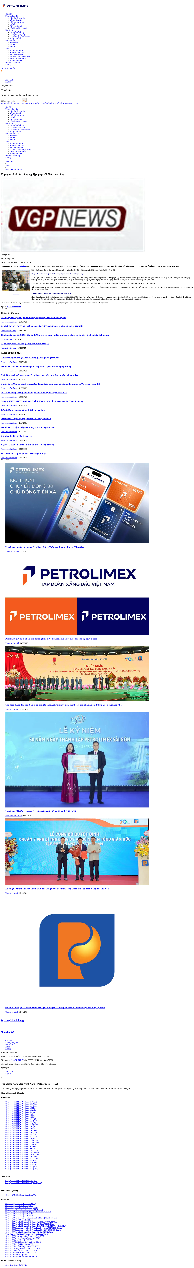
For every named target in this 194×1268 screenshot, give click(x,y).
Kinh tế (12, 46)
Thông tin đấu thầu (16, 60)
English (8, 82)
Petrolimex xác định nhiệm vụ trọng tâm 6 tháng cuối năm (28, 427)
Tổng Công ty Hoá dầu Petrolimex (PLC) (20, 1204)
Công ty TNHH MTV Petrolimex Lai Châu (20, 1126)
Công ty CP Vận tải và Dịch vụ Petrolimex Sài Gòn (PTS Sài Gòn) (29, 1224)
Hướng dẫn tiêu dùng (46, 103)
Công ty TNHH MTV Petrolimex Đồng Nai (21, 1166)
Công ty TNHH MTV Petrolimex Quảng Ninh (22, 1142)
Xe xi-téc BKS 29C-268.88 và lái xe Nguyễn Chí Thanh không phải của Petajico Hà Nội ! (42, 326)
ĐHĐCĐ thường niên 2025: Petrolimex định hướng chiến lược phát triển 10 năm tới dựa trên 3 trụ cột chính (55, 1007)
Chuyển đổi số (59, 103)
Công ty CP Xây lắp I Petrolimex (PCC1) (20, 1244)
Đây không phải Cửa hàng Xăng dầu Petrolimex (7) (25, 343)
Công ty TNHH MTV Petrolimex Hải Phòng (21, 1122)
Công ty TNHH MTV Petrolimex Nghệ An (20, 1134)
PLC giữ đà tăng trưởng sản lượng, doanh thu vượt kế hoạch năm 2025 (34, 392)
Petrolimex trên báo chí (18, 58)
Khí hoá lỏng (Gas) (17, 22)
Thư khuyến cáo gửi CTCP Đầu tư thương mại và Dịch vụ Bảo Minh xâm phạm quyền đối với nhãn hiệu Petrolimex (55, 335)
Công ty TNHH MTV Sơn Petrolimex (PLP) (21, 1252)
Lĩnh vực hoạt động (12, 16)
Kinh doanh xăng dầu (17, 18)
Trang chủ (9, 161)
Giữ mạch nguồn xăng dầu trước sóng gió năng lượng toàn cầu (30, 358)
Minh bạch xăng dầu (17, 52)
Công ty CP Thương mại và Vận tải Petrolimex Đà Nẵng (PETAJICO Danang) (34, 1228)
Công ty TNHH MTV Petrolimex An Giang (21, 1102)
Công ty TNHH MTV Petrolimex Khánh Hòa (21, 1124)
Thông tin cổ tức (16, 38)
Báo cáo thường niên (17, 34)
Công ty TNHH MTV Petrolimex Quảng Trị (21, 1144)
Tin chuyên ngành (16, 54)
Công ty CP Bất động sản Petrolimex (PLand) (21, 1250)
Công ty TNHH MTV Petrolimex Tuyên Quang (22, 1154)
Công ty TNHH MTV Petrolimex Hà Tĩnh (20, 1118)
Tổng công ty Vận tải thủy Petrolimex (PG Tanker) (24, 1210)
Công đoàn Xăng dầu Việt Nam (16, 1265)
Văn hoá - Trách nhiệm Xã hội (21, 56)
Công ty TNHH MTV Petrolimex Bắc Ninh (21, 1104)
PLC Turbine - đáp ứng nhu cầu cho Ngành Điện (23, 453)
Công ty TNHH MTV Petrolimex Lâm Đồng (21, 1130)
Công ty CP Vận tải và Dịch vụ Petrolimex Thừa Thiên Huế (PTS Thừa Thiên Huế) (35, 1226)
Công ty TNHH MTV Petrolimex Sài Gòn (20, 1146)
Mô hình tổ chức (7, 103)
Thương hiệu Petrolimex (73, 103)
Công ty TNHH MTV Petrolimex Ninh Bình (21, 1136)
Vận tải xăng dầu (16, 20)
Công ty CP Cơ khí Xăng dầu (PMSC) (19, 1240)
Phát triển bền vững (12, 40)
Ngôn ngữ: (5, 1068)
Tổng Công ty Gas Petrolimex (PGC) (19, 1206)
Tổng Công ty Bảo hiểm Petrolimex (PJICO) (21, 1208)
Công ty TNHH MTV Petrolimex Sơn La (20, 1148)
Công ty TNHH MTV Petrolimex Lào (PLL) (21, 1181)
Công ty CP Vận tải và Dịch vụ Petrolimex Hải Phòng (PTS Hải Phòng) (31, 1218)
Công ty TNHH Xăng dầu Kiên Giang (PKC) (21, 1256)
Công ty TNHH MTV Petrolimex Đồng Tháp (21, 1169)
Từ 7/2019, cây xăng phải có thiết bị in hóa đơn (23, 410)
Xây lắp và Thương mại (18, 28)
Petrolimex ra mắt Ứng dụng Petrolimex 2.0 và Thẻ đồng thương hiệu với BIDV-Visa (44, 547)
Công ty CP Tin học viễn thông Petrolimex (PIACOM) (24, 1236)
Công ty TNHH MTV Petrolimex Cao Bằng (21, 1106)
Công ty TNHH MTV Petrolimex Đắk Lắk (20, 1160)
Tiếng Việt (9, 80)
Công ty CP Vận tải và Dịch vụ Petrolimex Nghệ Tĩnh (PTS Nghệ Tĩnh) (31, 1222)
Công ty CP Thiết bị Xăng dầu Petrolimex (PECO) (23, 1242)
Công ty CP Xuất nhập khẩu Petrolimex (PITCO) (22, 1248)
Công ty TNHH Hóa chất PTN (16, 1254)
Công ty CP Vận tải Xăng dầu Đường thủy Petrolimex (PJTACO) (28, 1212)
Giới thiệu (8, 14)
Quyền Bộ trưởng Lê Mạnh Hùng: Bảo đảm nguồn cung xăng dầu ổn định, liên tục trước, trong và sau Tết (50, 384)
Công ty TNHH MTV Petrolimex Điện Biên (21, 1162)
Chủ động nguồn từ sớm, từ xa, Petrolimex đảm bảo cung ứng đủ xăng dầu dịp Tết (39, 375)
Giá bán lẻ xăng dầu (8, 68)
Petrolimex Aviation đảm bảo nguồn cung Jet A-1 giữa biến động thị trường (36, 366)
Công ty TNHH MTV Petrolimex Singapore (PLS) (23, 1183)
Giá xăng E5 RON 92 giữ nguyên (16, 436)
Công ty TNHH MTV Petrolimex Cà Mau (20, 1108)
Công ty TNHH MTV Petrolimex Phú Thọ (20, 1138)
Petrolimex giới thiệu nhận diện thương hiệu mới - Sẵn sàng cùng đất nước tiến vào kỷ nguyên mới (51, 639)
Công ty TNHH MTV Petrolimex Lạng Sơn (21, 1132)
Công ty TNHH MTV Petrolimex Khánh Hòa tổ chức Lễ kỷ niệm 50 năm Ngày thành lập (42, 401)
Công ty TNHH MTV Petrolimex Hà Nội (20, 1116)
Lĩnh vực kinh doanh (20, 103)
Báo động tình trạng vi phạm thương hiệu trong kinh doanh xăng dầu (33, 317)
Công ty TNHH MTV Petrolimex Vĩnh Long (21, 1158)
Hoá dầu (13, 24)
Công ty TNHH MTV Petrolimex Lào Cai (20, 1128)
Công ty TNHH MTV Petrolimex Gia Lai (20, 1112)
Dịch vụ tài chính (16, 26)
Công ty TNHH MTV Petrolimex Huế (19, 1114)
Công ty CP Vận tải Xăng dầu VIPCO (19, 1214)
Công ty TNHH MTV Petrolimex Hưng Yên (21, 1120)
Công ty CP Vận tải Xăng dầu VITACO (19, 1216)
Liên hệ (8, 64)
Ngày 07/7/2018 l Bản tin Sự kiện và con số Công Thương (27, 445)
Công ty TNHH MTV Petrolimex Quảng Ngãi (22, 1140)
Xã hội (12, 44)
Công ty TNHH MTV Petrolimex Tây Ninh (21, 1156)
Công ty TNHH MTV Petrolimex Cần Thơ (20, 1110)
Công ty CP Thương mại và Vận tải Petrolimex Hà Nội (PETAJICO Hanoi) (33, 1230)
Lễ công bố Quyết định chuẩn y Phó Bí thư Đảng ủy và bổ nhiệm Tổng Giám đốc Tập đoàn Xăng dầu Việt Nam (57, 889)
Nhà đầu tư (9, 30)
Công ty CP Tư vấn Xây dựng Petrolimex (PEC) (22, 1238)
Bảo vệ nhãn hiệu (7, 339)
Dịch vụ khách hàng (12, 62)
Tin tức (7, 48)
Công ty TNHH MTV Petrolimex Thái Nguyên (22, 1152)
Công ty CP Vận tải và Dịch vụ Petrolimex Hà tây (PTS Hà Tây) (29, 1232)
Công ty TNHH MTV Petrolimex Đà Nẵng (20, 1164)
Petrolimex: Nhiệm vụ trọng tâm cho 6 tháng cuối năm (26, 418)
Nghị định (22, 266)
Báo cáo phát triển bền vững (20, 36)
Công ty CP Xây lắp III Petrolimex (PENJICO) (22, 1246)
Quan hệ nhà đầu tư (17, 32)
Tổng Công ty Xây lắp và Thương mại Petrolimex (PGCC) (26, 1234)
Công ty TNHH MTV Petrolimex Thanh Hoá (21, 1150)
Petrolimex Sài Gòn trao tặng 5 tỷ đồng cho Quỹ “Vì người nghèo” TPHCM (40, 811)
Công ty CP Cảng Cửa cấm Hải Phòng (19, 1220)
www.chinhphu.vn (14, 307)
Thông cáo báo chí (16, 50)
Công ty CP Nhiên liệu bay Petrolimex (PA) (20, 1195)
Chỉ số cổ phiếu (33, 103)
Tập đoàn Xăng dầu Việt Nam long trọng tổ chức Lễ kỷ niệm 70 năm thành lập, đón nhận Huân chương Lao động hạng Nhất (63, 705)
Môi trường (14, 42)
